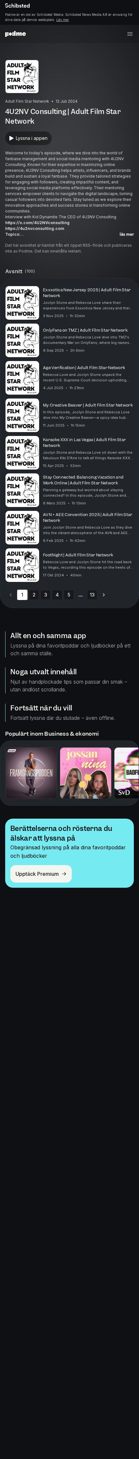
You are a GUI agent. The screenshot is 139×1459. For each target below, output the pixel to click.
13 (92, 594)
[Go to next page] (104, 595)
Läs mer (62, 20)
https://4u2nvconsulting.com (34, 228)
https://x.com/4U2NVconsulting (37, 222)
